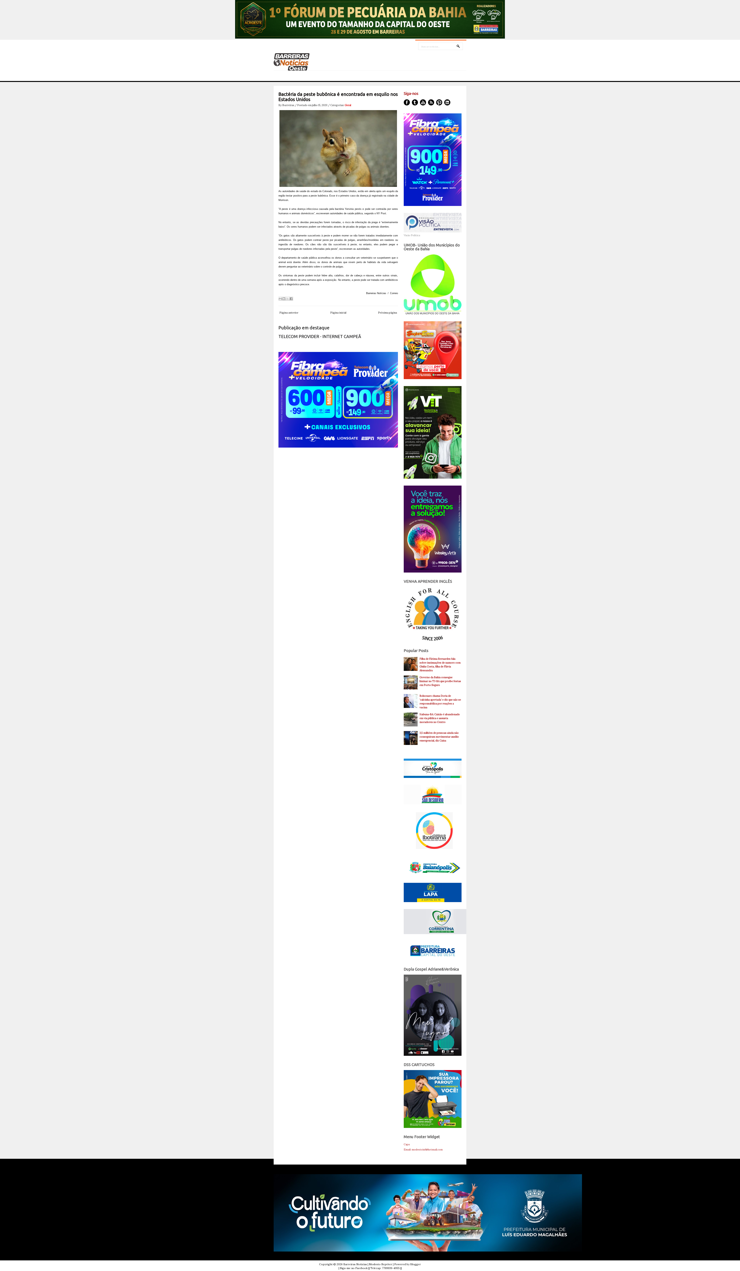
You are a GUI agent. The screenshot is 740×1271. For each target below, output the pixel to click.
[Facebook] (407, 102)
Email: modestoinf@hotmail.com (423, 1149)
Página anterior (288, 312)
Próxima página (387, 312)
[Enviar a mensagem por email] (280, 299)
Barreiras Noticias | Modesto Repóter (367, 1264)
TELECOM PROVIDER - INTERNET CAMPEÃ (319, 336)
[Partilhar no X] (287, 299)
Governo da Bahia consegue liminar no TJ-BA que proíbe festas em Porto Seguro (440, 681)
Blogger (415, 1264)
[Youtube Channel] (423, 102)
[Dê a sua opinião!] (284, 299)
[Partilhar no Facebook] (291, 299)
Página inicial (338, 312)
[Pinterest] (439, 102)
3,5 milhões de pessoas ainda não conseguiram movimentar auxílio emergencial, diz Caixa (439, 736)
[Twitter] (415, 102)
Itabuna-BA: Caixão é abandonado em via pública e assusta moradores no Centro (440, 718)
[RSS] (431, 102)
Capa (407, 1144)
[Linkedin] (447, 102)
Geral (348, 105)
